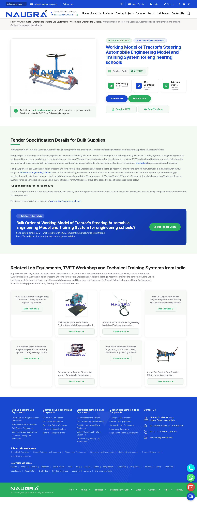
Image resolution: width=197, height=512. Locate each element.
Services (140, 13)
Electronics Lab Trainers (53, 418)
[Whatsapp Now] (191, 478)
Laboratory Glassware (119, 429)
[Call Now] (191, 468)
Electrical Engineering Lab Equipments (90, 411)
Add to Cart (116, 98)
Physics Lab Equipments (120, 421)
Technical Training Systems (55, 425)
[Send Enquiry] (191, 487)
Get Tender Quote (166, 227)
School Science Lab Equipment (47, 452)
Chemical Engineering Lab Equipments (88, 440)
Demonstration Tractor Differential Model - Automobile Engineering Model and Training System (75, 374)
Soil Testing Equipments (22, 428)
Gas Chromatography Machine (90, 421)
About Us (96, 13)
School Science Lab (119, 489)
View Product (30, 309)
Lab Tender (163, 13)
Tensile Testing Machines (54, 433)
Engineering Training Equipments (124, 433)
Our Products (24, 21)
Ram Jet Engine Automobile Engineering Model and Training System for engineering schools (165, 299)
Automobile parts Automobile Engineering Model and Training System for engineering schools (31, 349)
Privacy (179, 489)
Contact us (141, 163)
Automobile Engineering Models (85, 21)
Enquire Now (139, 98)
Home (85, 13)
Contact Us (178, 13)
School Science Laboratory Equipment (89, 433)
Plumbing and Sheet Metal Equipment (88, 426)
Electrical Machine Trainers (89, 418)
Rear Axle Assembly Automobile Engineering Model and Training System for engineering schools (120, 349)
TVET (166, 489)
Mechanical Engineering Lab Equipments (124, 411)
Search (151, 13)
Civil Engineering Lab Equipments (23, 411)
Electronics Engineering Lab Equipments (57, 411)
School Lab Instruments (21, 456)
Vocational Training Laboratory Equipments (25, 419)
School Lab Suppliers (20, 452)
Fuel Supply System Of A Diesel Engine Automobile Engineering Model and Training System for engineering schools (76, 324)
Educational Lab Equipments (24, 432)
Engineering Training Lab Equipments (50, 21)
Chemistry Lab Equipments (102, 452)
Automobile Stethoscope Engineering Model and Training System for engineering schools (120, 324)
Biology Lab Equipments (75, 452)
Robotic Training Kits (151, 452)
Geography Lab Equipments (121, 425)
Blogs (138, 489)
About (84, 489)
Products (108, 13)
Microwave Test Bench (53, 421)
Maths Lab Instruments (128, 452)
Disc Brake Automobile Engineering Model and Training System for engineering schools (31, 299)
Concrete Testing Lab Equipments (21, 437)
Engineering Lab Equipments (24, 424)
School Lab (68, 4)
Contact (152, 489)
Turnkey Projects (125, 13)
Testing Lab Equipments (120, 418)
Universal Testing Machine (54, 429)
